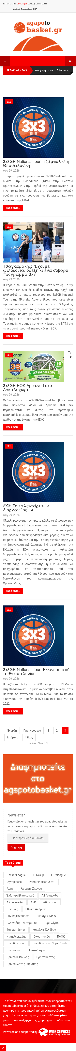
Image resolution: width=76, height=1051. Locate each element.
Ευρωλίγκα (51, 922)
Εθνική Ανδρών (36, 909)
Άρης (10, 888)
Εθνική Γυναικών (18, 916)
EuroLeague (22, 4)
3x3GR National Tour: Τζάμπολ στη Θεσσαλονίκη (36, 163)
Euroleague (58, 875)
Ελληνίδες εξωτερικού (22, 922)
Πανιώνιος (14, 950)
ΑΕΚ (33, 902)
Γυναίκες (12, 909)
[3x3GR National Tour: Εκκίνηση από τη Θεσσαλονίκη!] (33, 635)
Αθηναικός (50, 902)
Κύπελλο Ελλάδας (44, 929)
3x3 (9, 101)
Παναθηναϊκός (16, 943)
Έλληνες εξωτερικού (20, 895)
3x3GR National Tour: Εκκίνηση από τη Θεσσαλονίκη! (36, 671)
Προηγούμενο (32, 730)
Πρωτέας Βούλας (18, 957)
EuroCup (31, 4)
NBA (35, 9)
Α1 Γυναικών (50, 895)
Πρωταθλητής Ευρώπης (22, 964)
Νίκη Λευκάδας (16, 936)
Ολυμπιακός (42, 936)
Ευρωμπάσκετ (16, 929)
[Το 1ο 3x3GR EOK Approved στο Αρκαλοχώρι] (33, 365)
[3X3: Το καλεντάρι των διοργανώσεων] (33, 471)
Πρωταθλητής (45, 957)
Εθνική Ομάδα (41, 4)
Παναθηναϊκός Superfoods (50, 943)
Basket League (9, 4)
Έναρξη (12, 730)
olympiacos (14, 881)
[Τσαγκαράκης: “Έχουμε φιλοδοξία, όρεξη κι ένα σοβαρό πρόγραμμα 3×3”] (33, 242)
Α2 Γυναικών (15, 902)
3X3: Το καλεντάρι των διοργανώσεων (26, 508)
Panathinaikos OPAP (42, 881)
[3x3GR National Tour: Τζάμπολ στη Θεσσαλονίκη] (33, 127)
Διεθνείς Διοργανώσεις (22, 9)
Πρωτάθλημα (36, 950)
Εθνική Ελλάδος (46, 916)
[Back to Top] (3, 1048)
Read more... (13, 207)
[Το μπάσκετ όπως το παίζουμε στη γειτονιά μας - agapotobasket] (38, 35)
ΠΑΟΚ (61, 936)
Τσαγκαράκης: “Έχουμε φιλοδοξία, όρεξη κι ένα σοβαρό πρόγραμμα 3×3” (35, 270)
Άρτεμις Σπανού (31, 888)
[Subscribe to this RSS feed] (69, 95)
